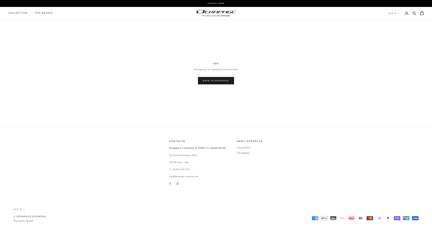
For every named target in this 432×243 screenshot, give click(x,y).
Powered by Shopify (23, 220)
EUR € (392, 13)
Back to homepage (216, 80)
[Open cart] (422, 13)
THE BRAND (44, 12)
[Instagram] (178, 183)
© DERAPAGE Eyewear (30, 216)
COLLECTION (18, 12)
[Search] (414, 13)
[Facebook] (170, 183)
